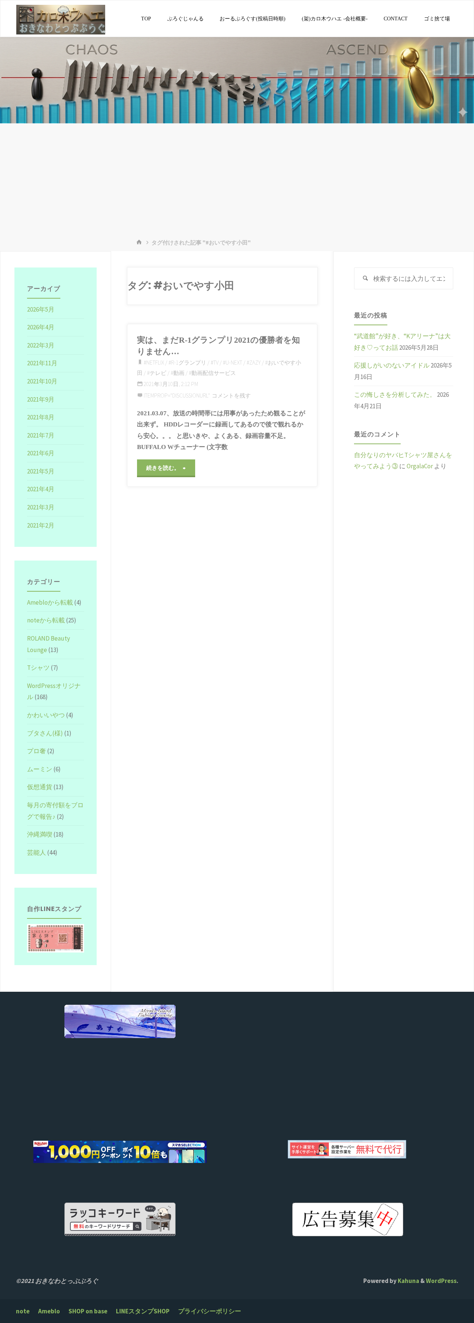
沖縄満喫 (39, 834)
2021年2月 (40, 525)
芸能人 (36, 852)
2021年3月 (40, 507)
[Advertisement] (237, 179)
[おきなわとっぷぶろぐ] (60, 19)
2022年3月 (40, 345)
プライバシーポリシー (209, 1311)
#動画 (177, 372)
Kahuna (408, 1281)
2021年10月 (42, 381)
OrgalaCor (420, 466)
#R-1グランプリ (187, 362)
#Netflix (154, 362)
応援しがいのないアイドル (392, 365)
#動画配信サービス (212, 372)
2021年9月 (40, 399)
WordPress (441, 1281)
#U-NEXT (232, 362)
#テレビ (156, 372)
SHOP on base (88, 1311)
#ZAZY (254, 362)
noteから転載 (46, 620)
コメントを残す (231, 395)
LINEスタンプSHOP (143, 1311)
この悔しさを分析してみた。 (395, 394)
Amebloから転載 (50, 602)
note (23, 1311)
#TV (214, 362)
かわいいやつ (46, 715)
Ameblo (49, 1311)
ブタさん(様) (45, 733)
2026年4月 (40, 327)
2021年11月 (42, 363)
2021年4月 (40, 489)
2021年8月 (40, 417)
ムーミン (39, 769)
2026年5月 (40, 309)
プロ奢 (36, 751)
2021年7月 (40, 435)
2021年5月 (40, 471)
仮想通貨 (39, 787)
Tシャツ (38, 668)
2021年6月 (40, 453)
